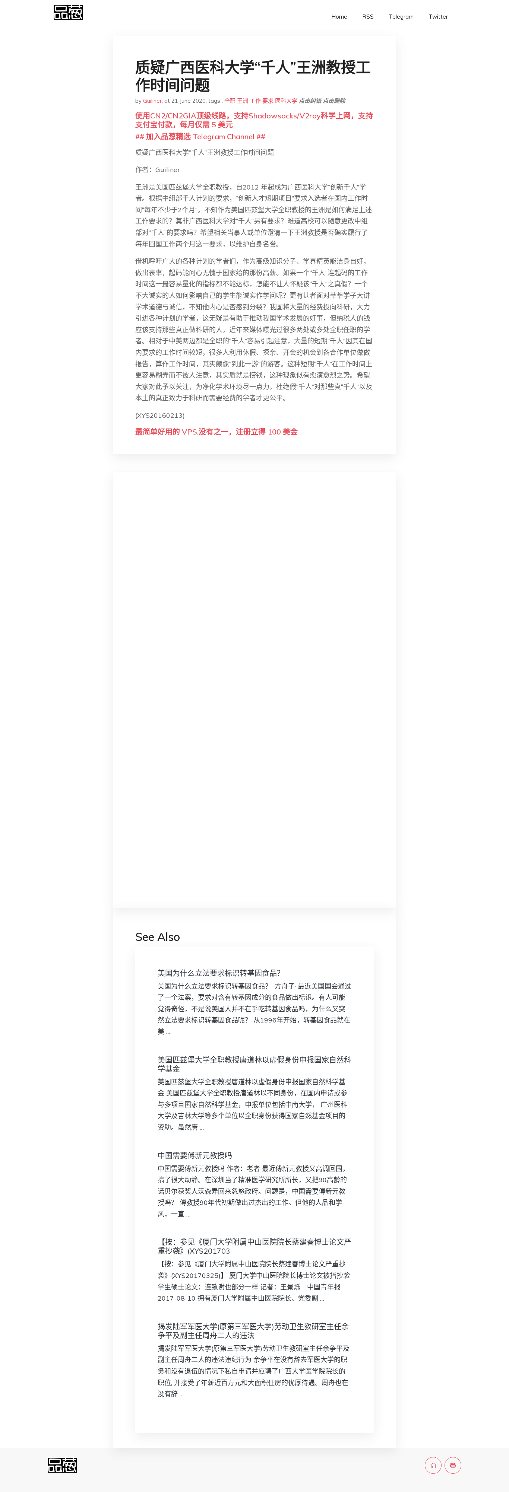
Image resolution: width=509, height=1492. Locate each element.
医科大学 (286, 100)
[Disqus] (254, 596)
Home (339, 16)
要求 (268, 100)
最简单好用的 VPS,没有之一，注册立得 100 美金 (216, 431)
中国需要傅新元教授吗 (195, 1155)
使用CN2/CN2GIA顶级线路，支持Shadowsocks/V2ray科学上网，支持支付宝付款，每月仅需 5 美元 (254, 120)
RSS (368, 16)
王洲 (242, 100)
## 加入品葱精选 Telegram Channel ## (200, 136)
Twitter (438, 16)
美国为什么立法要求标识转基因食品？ (221, 973)
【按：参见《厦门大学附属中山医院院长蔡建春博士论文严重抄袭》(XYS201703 (254, 1246)
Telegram (401, 16)
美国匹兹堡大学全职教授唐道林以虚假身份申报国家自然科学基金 (254, 1064)
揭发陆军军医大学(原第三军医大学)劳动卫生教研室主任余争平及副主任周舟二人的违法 (253, 1331)
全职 (229, 100)
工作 (255, 100)
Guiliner (152, 100)
